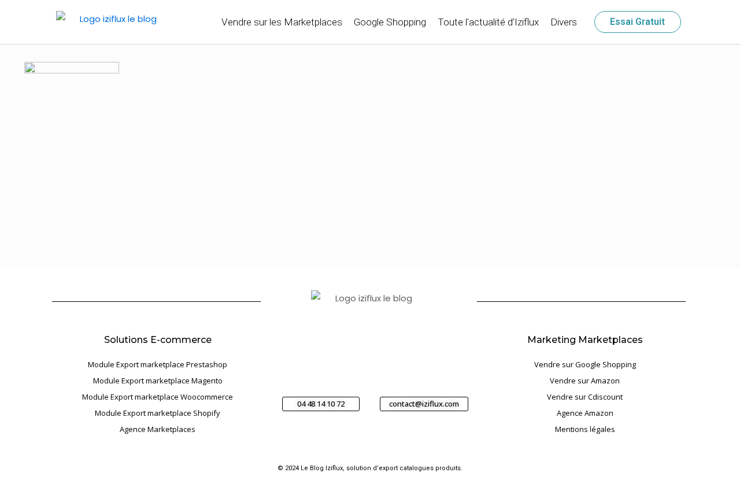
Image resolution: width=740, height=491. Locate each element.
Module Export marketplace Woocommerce (157, 397)
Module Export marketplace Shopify (157, 413)
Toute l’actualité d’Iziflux (488, 22)
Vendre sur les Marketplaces (281, 22)
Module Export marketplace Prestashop (157, 364)
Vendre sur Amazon (585, 380)
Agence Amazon (585, 413)
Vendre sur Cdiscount (585, 397)
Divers (563, 22)
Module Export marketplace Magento (158, 380)
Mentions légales (585, 429)
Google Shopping (390, 22)
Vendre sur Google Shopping (585, 364)
